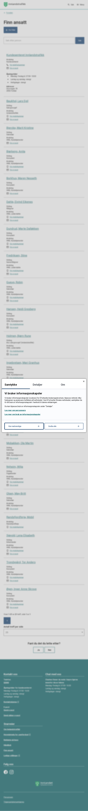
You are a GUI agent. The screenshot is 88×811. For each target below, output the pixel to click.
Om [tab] (63, 384)
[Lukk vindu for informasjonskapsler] (83, 381)
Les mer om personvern (15, 410)
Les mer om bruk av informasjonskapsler (22, 414)
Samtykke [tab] (11, 384)
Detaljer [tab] (37, 384)
